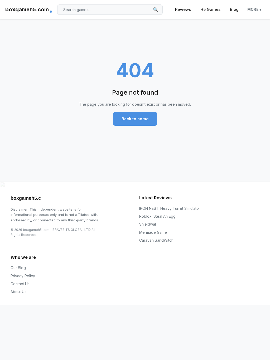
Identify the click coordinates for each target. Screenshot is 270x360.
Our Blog (18, 267)
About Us (18, 291)
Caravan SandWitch (156, 240)
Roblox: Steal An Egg (157, 216)
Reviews (183, 9)
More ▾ (254, 9)
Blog (234, 9)
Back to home (135, 118)
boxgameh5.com (27, 9)
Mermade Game (153, 232)
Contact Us (20, 283)
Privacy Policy (23, 276)
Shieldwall (148, 224)
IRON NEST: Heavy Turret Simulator (169, 208)
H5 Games (210, 9)
